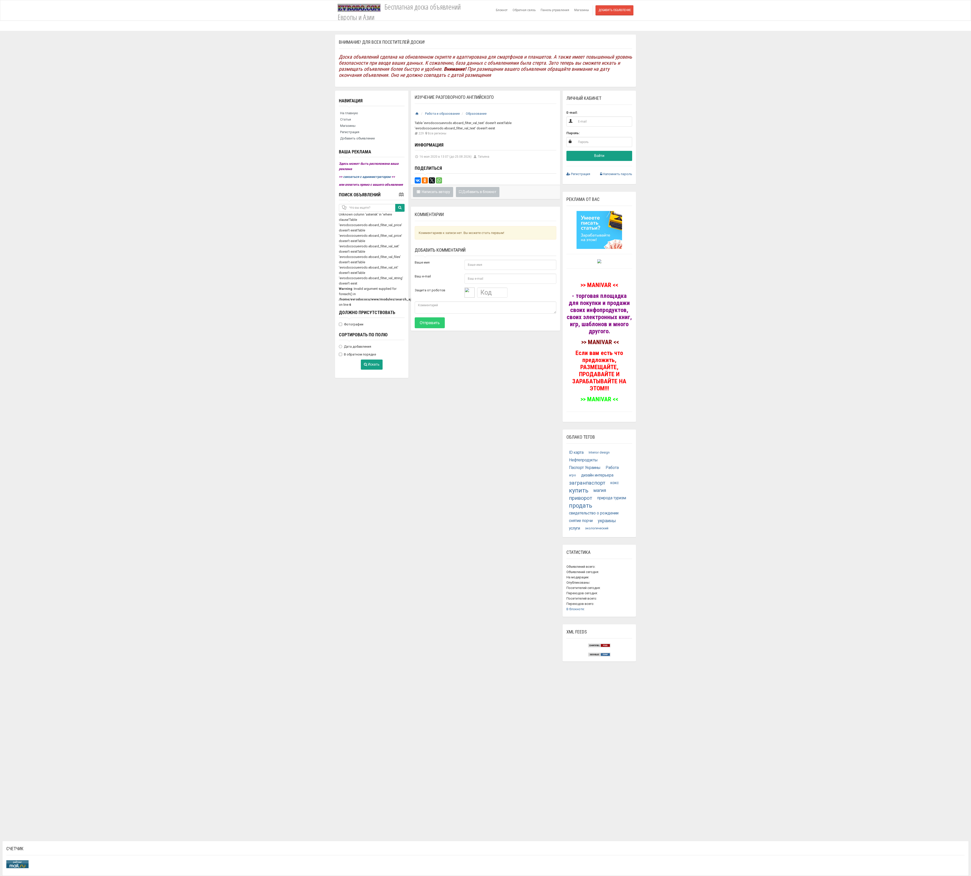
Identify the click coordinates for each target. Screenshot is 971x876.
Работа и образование (442, 113)
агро (572, 475)
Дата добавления (357, 346)
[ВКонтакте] (418, 180)
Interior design (599, 452)
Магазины (581, 10)
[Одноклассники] (425, 180)
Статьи (345, 119)
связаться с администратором (367, 177)
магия (599, 490)
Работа (612, 467)
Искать (373, 364)
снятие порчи (581, 520)
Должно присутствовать (367, 312)
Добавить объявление (615, 10)
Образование (476, 113)
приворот (580, 498)
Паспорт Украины (585, 467)
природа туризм (611, 498)
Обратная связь (524, 10)
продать (580, 505)
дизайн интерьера (597, 475)
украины (607, 520)
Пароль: (573, 133)
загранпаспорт (587, 483)
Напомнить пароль (617, 174)
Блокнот (501, 10)
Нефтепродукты (583, 460)
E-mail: (572, 112)
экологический (596, 528)
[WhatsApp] (439, 180)
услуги (574, 528)
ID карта (576, 452)
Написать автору (435, 192)
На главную (349, 113)
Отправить (430, 322)
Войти (599, 156)
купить (578, 490)
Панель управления (555, 10)
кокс (614, 483)
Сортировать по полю (363, 334)
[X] (432, 180)
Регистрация (349, 132)
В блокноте (575, 609)
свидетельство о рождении (594, 513)
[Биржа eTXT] (599, 229)
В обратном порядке (360, 354)
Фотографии (353, 324)
